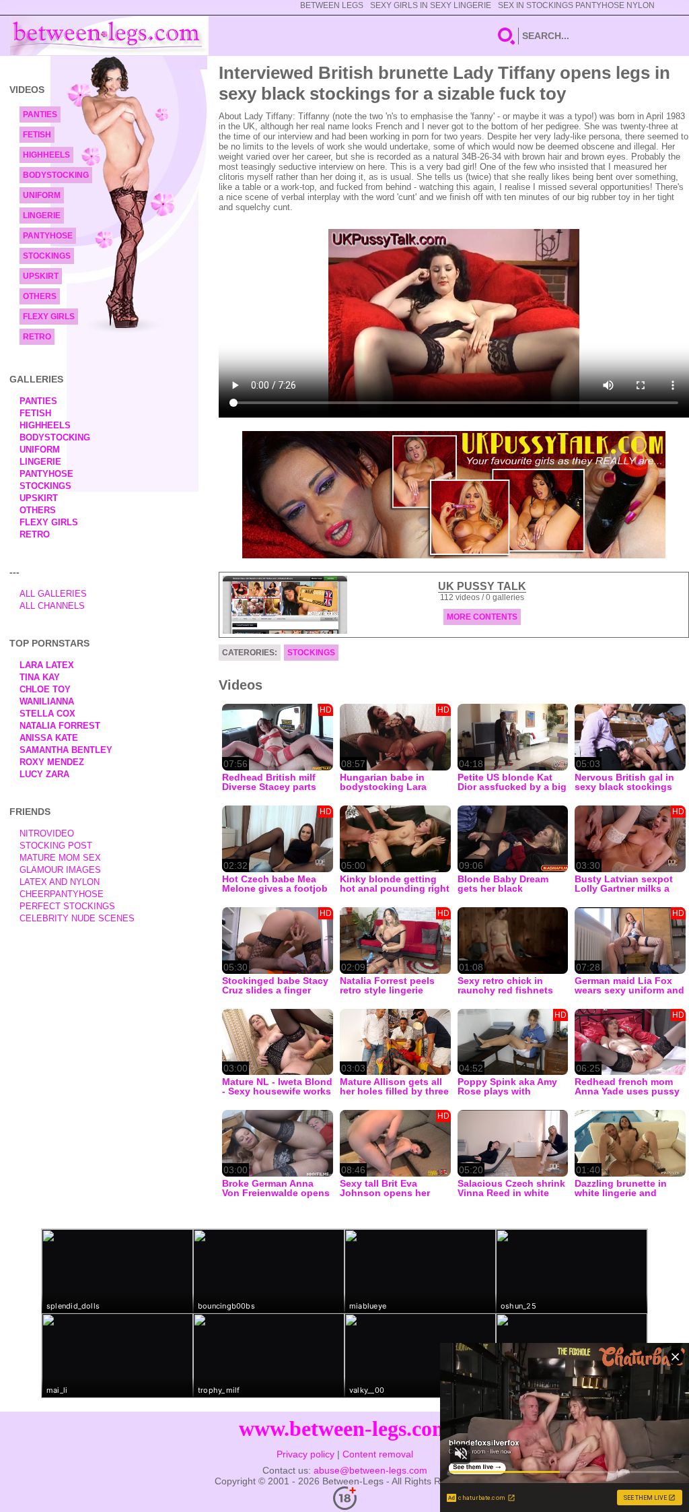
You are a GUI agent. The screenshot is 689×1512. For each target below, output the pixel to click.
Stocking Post (56, 846)
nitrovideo (47, 833)
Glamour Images (60, 870)
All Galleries (53, 594)
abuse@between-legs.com (370, 1470)
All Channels (52, 606)
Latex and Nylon (60, 882)
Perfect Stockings (67, 906)
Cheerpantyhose (62, 894)
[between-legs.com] (109, 35)
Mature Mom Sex (60, 858)
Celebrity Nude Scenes (77, 918)
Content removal (377, 1454)
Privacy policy (305, 1454)
